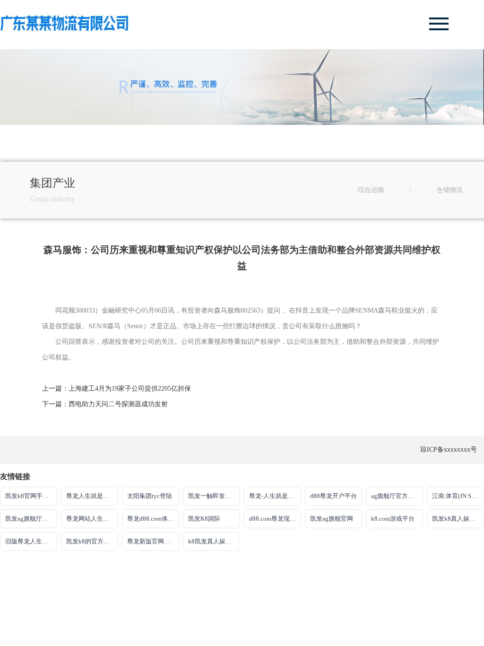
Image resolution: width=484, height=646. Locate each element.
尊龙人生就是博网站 (92, 495)
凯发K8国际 (204, 518)
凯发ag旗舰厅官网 (29, 518)
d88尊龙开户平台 (333, 495)
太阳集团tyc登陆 (149, 495)
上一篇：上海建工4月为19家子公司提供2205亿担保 (116, 388)
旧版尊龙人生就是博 (31, 541)
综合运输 (371, 189)
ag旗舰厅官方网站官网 (397, 495)
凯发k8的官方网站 (91, 541)
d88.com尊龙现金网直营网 (275, 518)
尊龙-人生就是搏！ (274, 495)
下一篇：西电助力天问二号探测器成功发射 (105, 404)
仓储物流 (449, 189)
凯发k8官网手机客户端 (31, 495)
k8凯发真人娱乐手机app (214, 541)
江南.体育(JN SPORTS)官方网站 (458, 495)
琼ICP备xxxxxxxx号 (448, 449)
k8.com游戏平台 (393, 518)
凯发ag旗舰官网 (331, 518)
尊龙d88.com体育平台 (153, 518)
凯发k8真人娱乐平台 (458, 518)
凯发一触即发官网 (212, 495)
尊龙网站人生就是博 (92, 518)
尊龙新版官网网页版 (153, 541)
